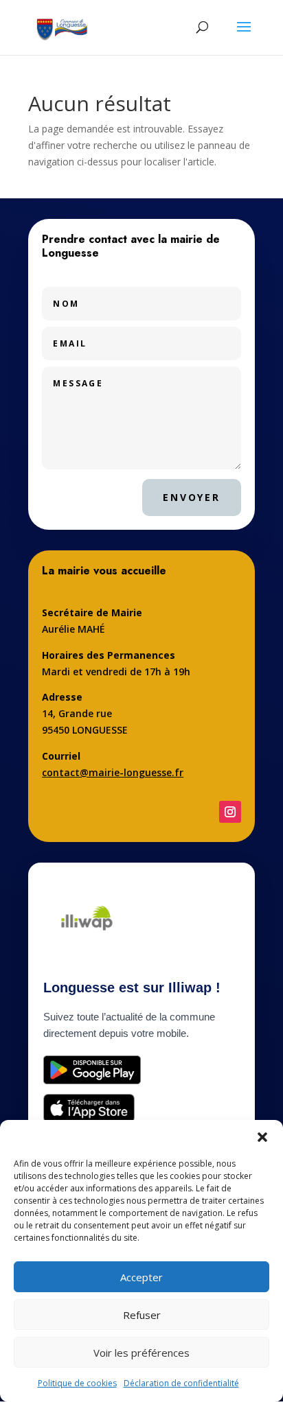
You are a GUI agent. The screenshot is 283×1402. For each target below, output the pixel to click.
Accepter (141, 1277)
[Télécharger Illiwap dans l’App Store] (89, 1108)
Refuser (142, 1315)
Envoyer (191, 497)
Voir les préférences (141, 1352)
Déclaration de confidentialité (181, 1383)
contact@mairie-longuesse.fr (112, 772)
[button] (262, 1137)
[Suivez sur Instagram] (230, 812)
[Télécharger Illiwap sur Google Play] (91, 1069)
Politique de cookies (77, 1383)
